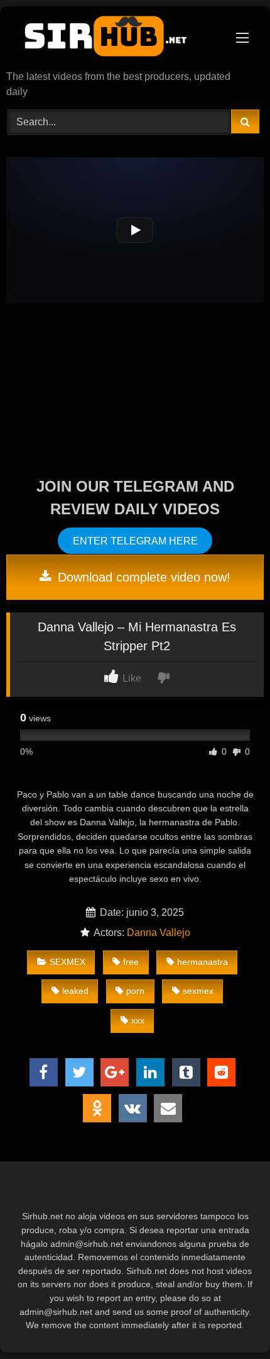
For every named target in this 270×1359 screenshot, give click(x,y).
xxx (137, 1020)
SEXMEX (67, 962)
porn (135, 991)
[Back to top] (231, 1321)
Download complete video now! (142, 577)
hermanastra (202, 962)
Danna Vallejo (158, 932)
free (131, 962)
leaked (75, 991)
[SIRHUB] (110, 39)
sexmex (198, 991)
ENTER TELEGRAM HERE (135, 540)
